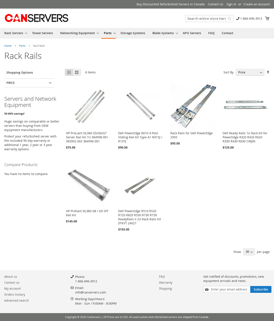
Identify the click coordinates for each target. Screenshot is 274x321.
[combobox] (209, 18)
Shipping (165, 288)
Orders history (14, 294)
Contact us (11, 282)
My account (12, 288)
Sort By (228, 72)
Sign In (231, 4)
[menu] (137, 33)
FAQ (162, 276)
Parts (22, 45)
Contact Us (215, 4)
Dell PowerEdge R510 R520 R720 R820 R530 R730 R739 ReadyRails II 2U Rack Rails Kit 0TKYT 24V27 (139, 217)
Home (8, 45)
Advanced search (16, 300)
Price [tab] (10, 83)
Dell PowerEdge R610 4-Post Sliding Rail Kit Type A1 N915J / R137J (140, 137)
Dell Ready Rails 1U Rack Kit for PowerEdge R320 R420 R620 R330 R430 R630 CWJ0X (245, 137)
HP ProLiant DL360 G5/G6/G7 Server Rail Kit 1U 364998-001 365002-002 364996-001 (87, 137)
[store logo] (36, 18)
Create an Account (256, 4)
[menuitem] (14, 33)
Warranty (165, 282)
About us (10, 276)
